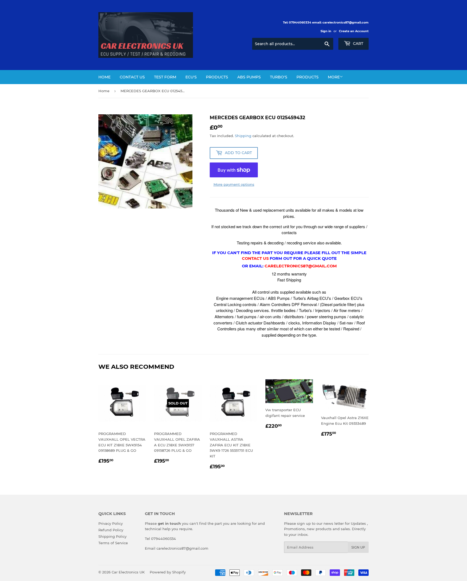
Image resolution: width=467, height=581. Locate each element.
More (334, 77)
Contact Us (132, 77)
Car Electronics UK (128, 572)
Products (217, 77)
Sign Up (358, 547)
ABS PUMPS (249, 77)
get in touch (169, 523)
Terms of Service (113, 543)
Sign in (326, 31)
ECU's (191, 77)
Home (104, 77)
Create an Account (354, 31)
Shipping (243, 136)
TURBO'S (278, 77)
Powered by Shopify (168, 572)
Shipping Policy (112, 536)
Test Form (165, 77)
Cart (357, 43)
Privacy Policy (110, 523)
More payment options (234, 184)
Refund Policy (110, 530)
